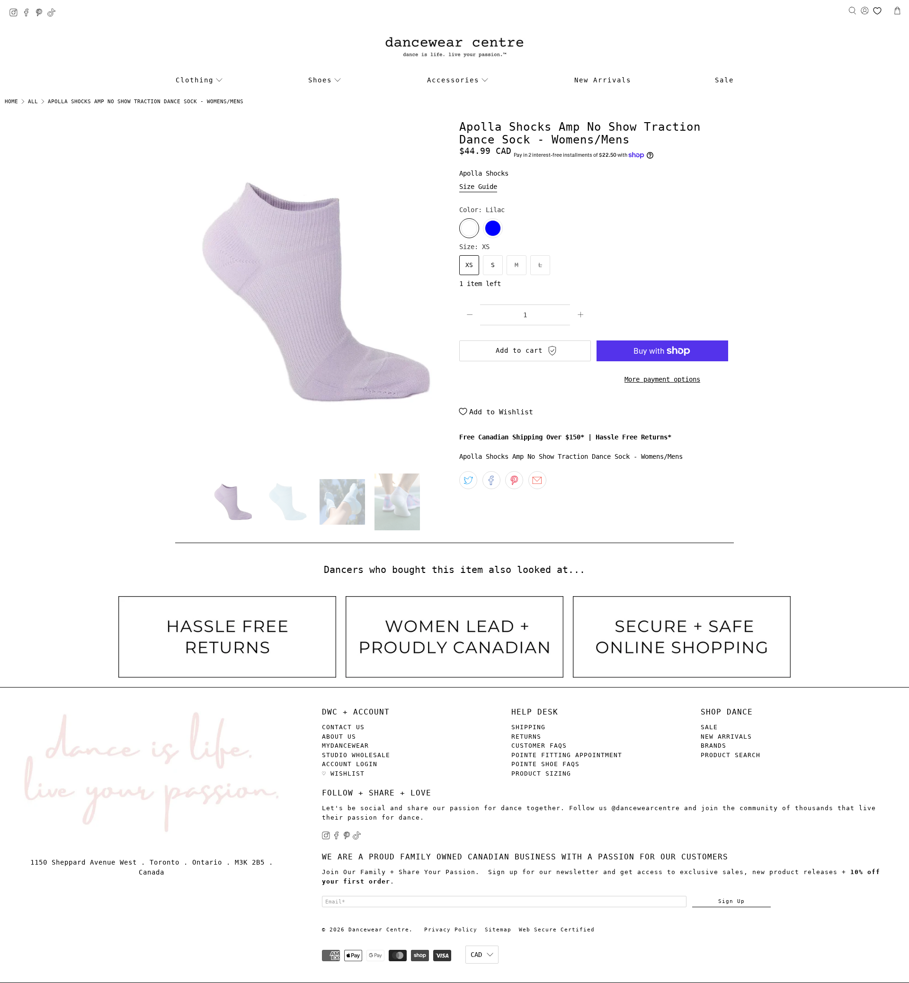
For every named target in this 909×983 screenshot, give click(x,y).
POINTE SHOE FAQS (545, 764)
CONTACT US (343, 727)
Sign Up (731, 901)
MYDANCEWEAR (345, 745)
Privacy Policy (450, 930)
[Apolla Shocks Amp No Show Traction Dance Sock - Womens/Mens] (312, 292)
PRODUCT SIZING (541, 773)
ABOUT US (339, 736)
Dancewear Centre (378, 930)
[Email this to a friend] (537, 480)
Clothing (195, 80)
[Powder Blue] (493, 228)
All (33, 101)
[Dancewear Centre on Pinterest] (41, 13)
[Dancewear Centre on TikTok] (53, 13)
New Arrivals (602, 80)
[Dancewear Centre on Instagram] (15, 13)
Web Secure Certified (557, 930)
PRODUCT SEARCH (730, 755)
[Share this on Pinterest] (514, 480)
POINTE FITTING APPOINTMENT (566, 755)
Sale (724, 80)
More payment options (662, 379)
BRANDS (713, 745)
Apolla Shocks (483, 173)
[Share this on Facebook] (491, 480)
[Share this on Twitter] (468, 480)
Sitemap (498, 930)
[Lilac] (469, 228)
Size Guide (478, 186)
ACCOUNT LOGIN (349, 764)
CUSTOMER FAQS (539, 745)
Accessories (453, 80)
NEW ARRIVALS (726, 736)
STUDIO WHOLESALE (356, 755)
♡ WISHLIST (343, 773)
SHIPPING (528, 727)
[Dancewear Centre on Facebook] (28, 13)
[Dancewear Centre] (454, 47)
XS (469, 264)
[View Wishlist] (877, 10)
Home (11, 101)
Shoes (320, 80)
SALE (709, 727)
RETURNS (526, 736)
